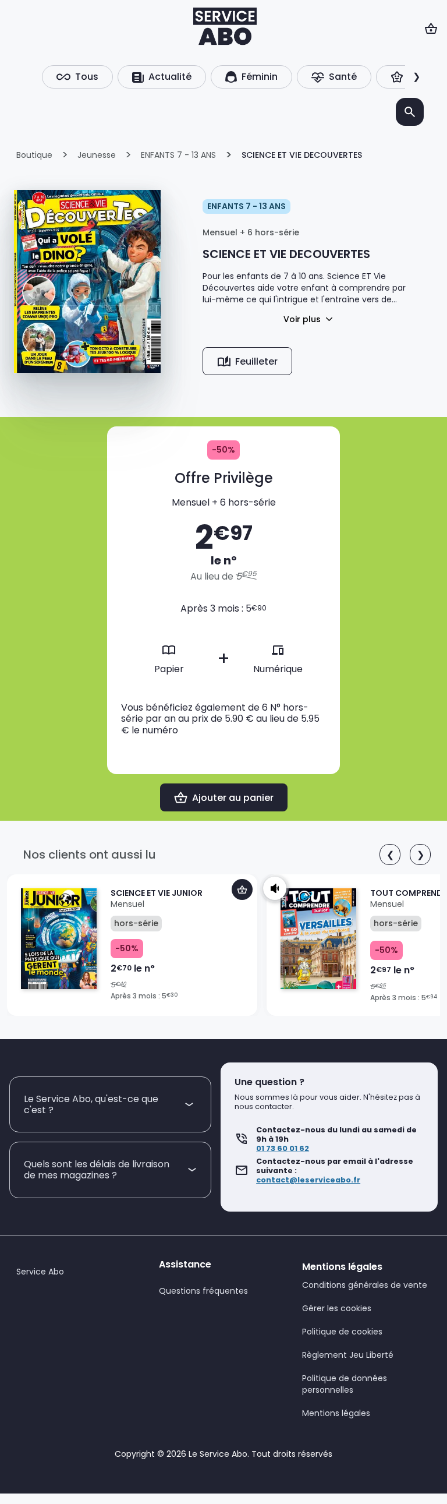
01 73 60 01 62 (282, 1148)
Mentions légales (336, 1413)
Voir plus (302, 319)
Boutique (34, 155)
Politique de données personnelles (344, 1384)
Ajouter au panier (233, 797)
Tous (86, 76)
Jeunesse (96, 155)
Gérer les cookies (336, 1308)
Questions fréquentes (203, 1291)
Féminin (260, 76)
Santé (343, 76)
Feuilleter (256, 361)
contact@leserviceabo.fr (308, 1180)
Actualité (169, 76)
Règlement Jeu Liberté (347, 1355)
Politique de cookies (342, 1331)
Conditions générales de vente (364, 1285)
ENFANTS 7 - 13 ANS (178, 155)
